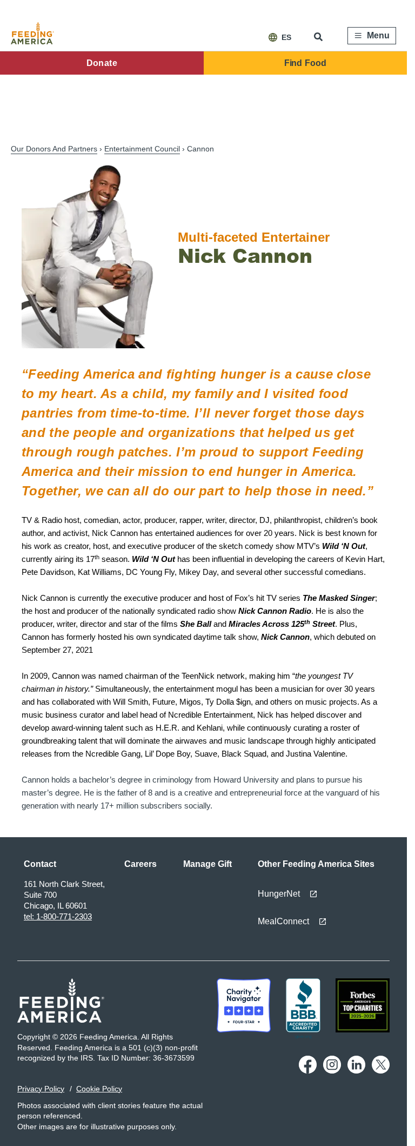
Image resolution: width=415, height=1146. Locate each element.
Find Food (305, 63)
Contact (40, 864)
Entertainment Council (142, 148)
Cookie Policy (99, 1088)
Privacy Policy (40, 1088)
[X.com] (381, 1070)
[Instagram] (332, 1070)
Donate (101, 63)
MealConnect (283, 921)
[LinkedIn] (356, 1070)
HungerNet (279, 893)
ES (286, 37)
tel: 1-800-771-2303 (58, 916)
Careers (140, 864)
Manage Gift (207, 864)
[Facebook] (308, 1070)
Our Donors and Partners (54, 148)
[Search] (319, 37)
